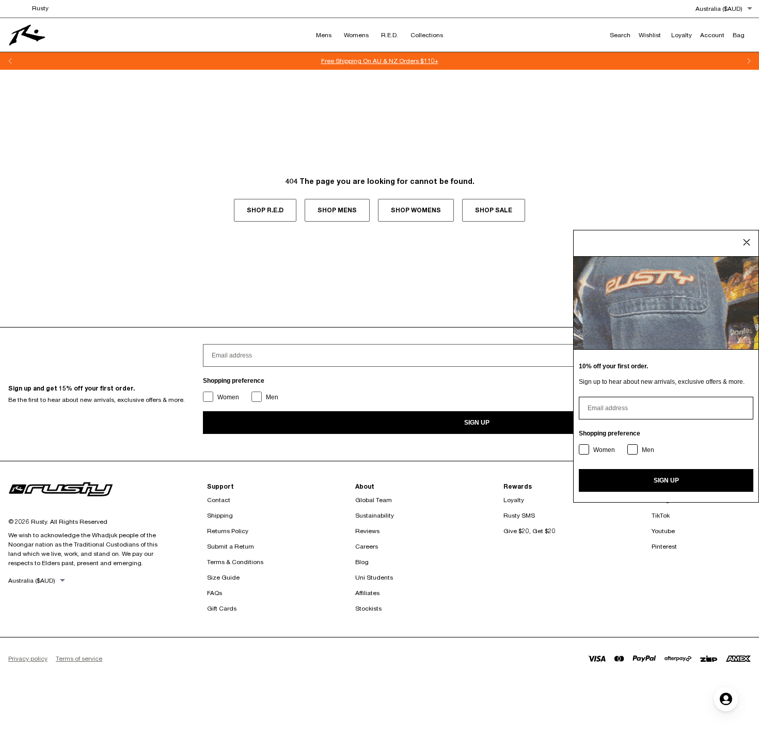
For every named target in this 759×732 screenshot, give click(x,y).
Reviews (367, 531)
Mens (323, 35)
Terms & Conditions (235, 562)
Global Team (373, 500)
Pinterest (664, 546)
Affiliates (367, 593)
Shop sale (493, 210)
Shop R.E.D (265, 210)
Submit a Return (230, 546)
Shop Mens (337, 210)
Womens (356, 35)
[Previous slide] (10, 61)
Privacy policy (28, 658)
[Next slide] (748, 61)
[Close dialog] (746, 242)
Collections (426, 35)
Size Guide (223, 577)
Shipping (220, 515)
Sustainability (374, 515)
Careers (366, 546)
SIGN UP (476, 422)
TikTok (661, 515)
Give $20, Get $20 (529, 531)
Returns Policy (227, 531)
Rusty (40, 8)
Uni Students (374, 577)
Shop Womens (416, 210)
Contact (218, 500)
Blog (362, 562)
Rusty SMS (519, 515)
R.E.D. (389, 35)
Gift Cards (221, 608)
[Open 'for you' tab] (726, 699)
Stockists (368, 608)
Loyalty (513, 500)
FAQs (214, 593)
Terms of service (79, 658)
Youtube (663, 531)
